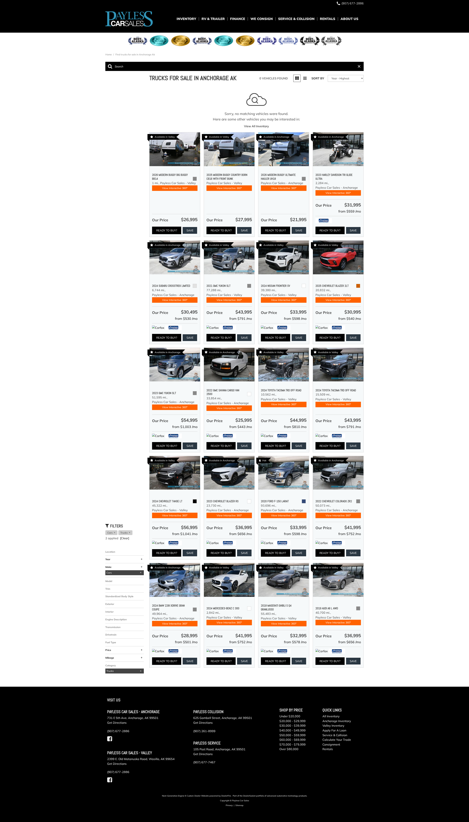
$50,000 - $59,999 (292, 735)
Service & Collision (296, 19)
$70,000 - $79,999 (292, 744)
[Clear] (124, 538)
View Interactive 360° (174, 188)
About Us (349, 19)
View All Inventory (256, 126)
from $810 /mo (295, 427)
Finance (237, 19)
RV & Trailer (213, 19)
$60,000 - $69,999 (292, 740)
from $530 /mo (186, 318)
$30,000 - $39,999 (292, 725)
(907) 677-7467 (204, 762)
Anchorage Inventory (336, 721)
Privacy (229, 805)
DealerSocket (249, 795)
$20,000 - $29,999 (292, 721)
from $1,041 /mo (184, 534)
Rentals (327, 19)
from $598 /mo (295, 318)
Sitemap (239, 805)
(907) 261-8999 (204, 731)
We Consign (261, 19)
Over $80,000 (288, 749)
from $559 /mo (349, 211)
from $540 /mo (349, 318)
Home (108, 54)
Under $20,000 (289, 716)
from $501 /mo (186, 642)
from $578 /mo (295, 642)
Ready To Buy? (166, 230)
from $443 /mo (240, 427)
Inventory (186, 19)
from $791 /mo (240, 318)
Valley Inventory (333, 725)
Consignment (331, 744)
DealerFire (226, 795)
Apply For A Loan (334, 730)
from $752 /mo (349, 534)
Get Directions (117, 722)
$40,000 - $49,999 (292, 730)
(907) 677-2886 (118, 731)
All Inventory (331, 716)
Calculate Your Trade (336, 740)
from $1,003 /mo (184, 427)
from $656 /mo (240, 534)
